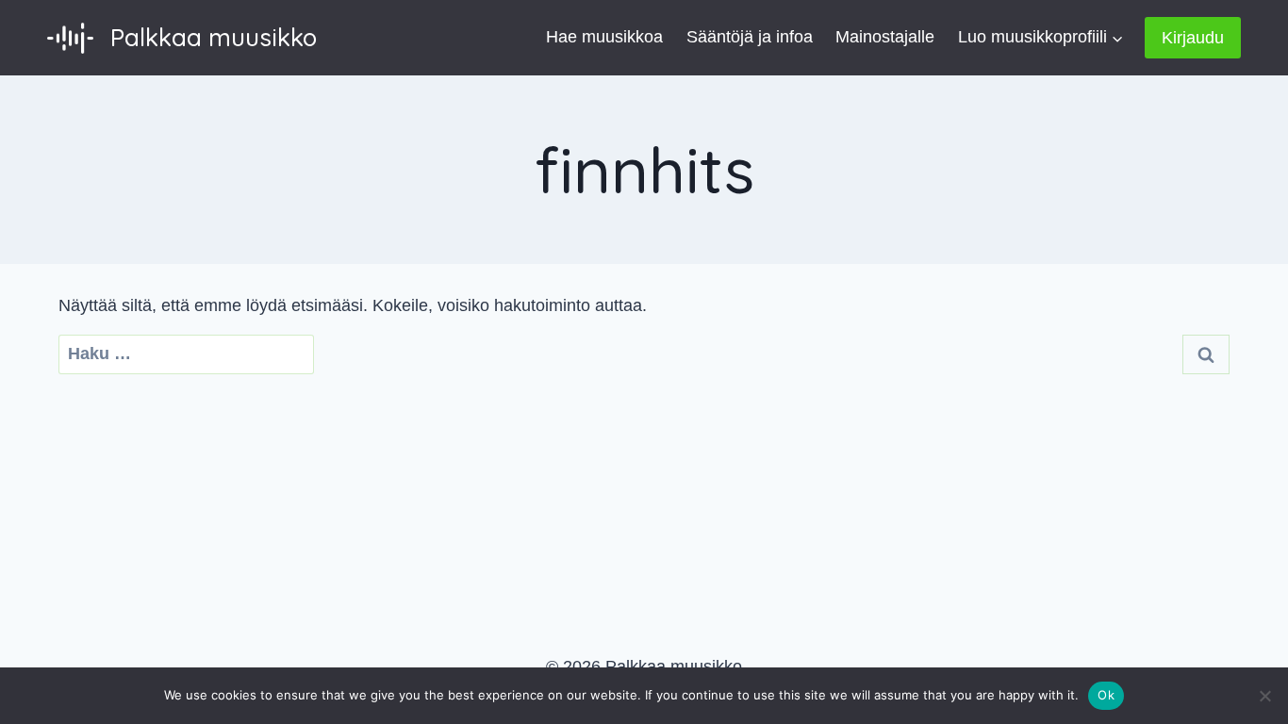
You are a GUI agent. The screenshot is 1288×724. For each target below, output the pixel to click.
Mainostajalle (884, 36)
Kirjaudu (1193, 37)
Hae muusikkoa (604, 36)
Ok (1106, 694)
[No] (1264, 695)
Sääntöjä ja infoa (749, 36)
